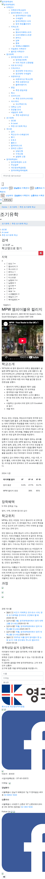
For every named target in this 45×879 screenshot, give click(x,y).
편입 (13, 87)
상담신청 (19, 151)
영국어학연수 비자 (23, 21)
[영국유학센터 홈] (6, 1)
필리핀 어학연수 (17, 51)
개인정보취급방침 (18, 167)
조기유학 (10, 118)
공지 (13, 131)
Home (4, 207)
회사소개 (5, 706)
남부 (17, 40)
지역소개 (14, 26)
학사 (13, 93)
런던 (17, 29)
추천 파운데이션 (22, 82)
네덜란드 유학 (17, 112)
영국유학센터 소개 (18, 162)
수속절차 (19, 18)
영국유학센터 (11, 159)
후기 (13, 137)
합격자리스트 (16, 145)
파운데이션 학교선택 (24, 79)
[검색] (3, 180)
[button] (5, 341)
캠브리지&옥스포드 (24, 32)
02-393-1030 (27, 807)
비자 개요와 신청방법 (24, 62)
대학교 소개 (16, 107)
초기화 (5, 245)
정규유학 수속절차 (23, 73)
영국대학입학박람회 (19, 170)
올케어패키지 (21, 85)
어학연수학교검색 (18, 10)
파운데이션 (15, 76)
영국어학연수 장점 (23, 15)
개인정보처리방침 (17, 706)
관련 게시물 (7, 609)
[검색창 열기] (3, 184)
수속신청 (19, 154)
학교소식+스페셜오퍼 (20, 134)
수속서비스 (15, 68)
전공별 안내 (16, 109)
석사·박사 (15, 101)
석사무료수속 (21, 104)
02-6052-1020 (10, 795)
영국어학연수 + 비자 (19, 13)
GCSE (13, 120)
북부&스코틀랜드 (23, 46)
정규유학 (10, 54)
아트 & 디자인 (16, 65)
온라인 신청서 (17, 148)
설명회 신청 (20, 156)
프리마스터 (15, 96)
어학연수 (10, 7)
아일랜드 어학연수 (18, 49)
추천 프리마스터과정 (24, 98)
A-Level (14, 123)
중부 (17, 43)
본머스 (18, 38)
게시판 (9, 129)
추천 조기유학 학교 (19, 126)
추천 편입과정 (21, 90)
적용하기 (7, 305)
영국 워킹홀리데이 (23, 24)
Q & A (13, 140)
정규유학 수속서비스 (24, 71)
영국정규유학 (21, 60)
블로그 (13, 143)
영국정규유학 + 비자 (19, 57)
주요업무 (14, 165)
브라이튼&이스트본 (24, 35)
